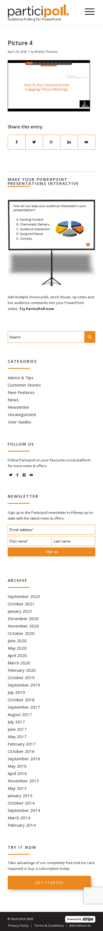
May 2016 (17, 766)
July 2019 (16, 692)
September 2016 (24, 758)
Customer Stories (24, 385)
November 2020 (23, 626)
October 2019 (21, 677)
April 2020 (17, 655)
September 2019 (24, 685)
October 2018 (21, 699)
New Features (21, 392)
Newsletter (18, 407)
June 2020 (17, 640)
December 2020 (23, 618)
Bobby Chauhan (46, 52)
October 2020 (21, 633)
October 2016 (21, 751)
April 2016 (17, 773)
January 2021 (20, 611)
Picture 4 (20, 43)
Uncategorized (22, 414)
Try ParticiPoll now (36, 308)
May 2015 (17, 788)
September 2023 (24, 596)
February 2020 (22, 670)
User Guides (19, 422)
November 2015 (23, 780)
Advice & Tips (21, 377)
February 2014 (22, 825)
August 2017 (20, 714)
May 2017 (17, 736)
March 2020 (19, 662)
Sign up (52, 552)
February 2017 (22, 744)
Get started (49, 882)
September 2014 (24, 810)
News (13, 399)
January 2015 (20, 795)
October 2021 (21, 603)
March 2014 (19, 817)
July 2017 (16, 721)
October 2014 (21, 803)
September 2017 (24, 707)
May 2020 (17, 648)
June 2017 (17, 729)
